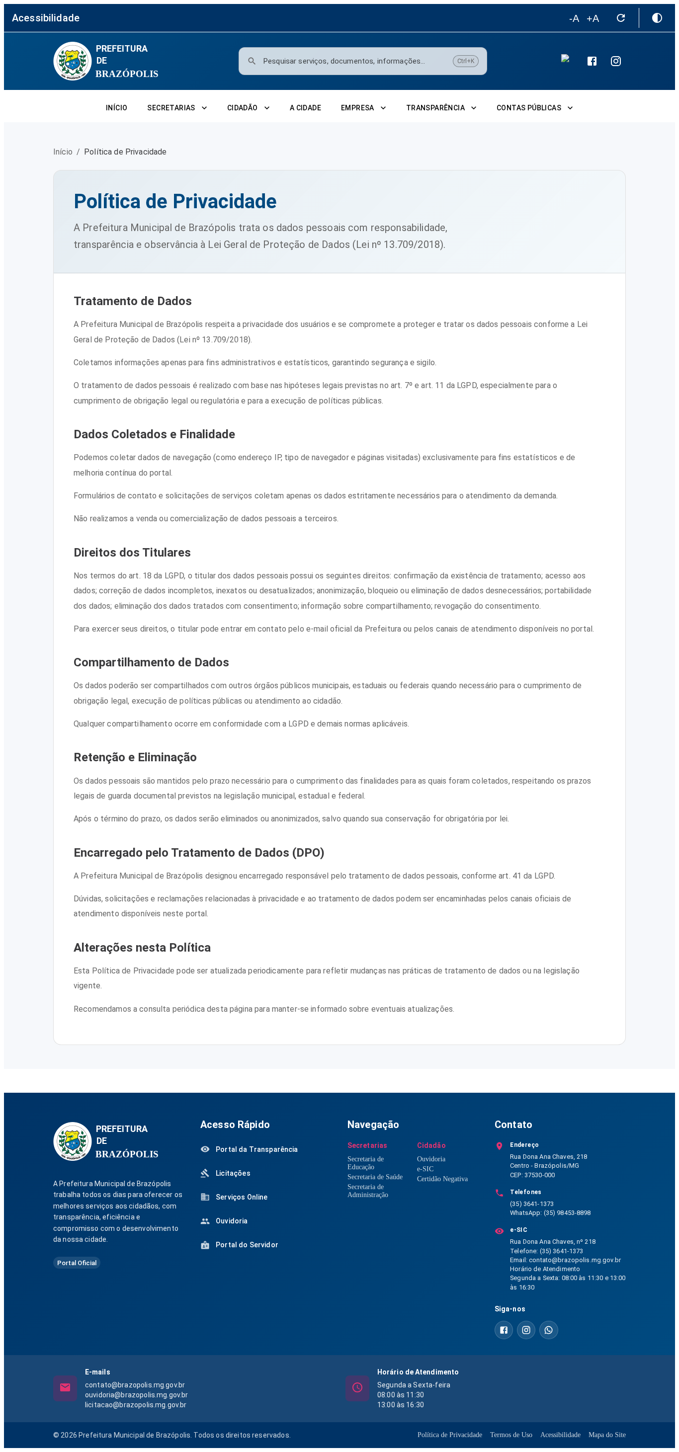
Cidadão (242, 108)
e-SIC (425, 1169)
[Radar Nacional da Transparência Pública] (568, 61)
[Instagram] (616, 61)
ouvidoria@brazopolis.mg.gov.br (136, 1395)
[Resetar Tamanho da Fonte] (621, 18)
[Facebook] (592, 61)
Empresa (357, 108)
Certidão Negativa (442, 1179)
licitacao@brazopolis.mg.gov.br (136, 1405)
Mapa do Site (607, 1435)
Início (116, 108)
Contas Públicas (529, 108)
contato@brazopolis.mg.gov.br (575, 1260)
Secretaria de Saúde (375, 1177)
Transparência (435, 108)
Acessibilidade (560, 1435)
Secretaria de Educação (365, 1163)
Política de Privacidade (450, 1435)
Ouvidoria (431, 1159)
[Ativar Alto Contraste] (657, 18)
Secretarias (171, 108)
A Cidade (305, 108)
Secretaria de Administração (367, 1191)
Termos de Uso (511, 1435)
